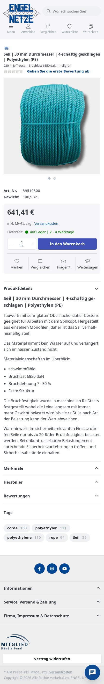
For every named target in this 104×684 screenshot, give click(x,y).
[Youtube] (64, 568)
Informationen (18, 588)
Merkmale (13, 468)
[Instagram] (52, 568)
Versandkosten (46, 223)
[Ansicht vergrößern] (52, 126)
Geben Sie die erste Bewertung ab (58, 71)
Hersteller (13, 482)
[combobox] (71, 11)
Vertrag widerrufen (52, 658)
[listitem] (52, 126)
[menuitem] (17, 528)
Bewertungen (17, 496)
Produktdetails (18, 288)
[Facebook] (39, 568)
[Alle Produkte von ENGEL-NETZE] (6, 47)
